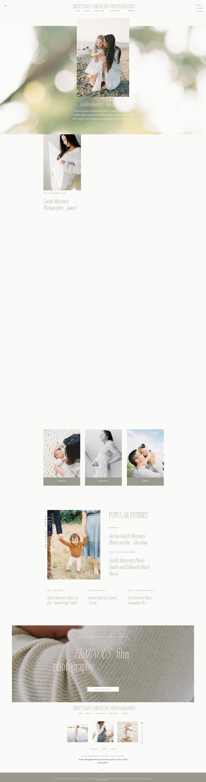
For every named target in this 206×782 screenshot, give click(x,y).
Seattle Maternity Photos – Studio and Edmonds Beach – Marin (130, 566)
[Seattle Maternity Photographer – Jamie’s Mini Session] (62, 162)
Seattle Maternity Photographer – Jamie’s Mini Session (60, 207)
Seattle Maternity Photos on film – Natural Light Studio (62, 600)
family (112, 552)
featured (120, 552)
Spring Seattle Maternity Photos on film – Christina (128, 539)
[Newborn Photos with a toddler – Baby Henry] (103, 125)
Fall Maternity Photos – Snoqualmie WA (141, 600)
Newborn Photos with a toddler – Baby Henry (103, 104)
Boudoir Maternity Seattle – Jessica (102, 600)
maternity (114, 527)
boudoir (91, 590)
